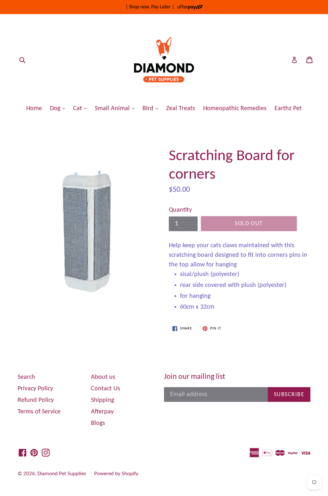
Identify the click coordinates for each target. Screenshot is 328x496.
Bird (152, 108)
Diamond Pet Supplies (61, 473)
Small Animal (116, 108)
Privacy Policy (35, 389)
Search (26, 377)
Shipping (102, 400)
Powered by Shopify (116, 473)
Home (34, 108)
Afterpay (102, 412)
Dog (59, 108)
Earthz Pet (288, 108)
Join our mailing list (194, 377)
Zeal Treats (180, 108)
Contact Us (105, 389)
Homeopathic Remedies (234, 108)
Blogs (98, 423)
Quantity (180, 210)
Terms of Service (39, 412)
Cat (81, 108)
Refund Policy (36, 400)
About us (103, 377)
